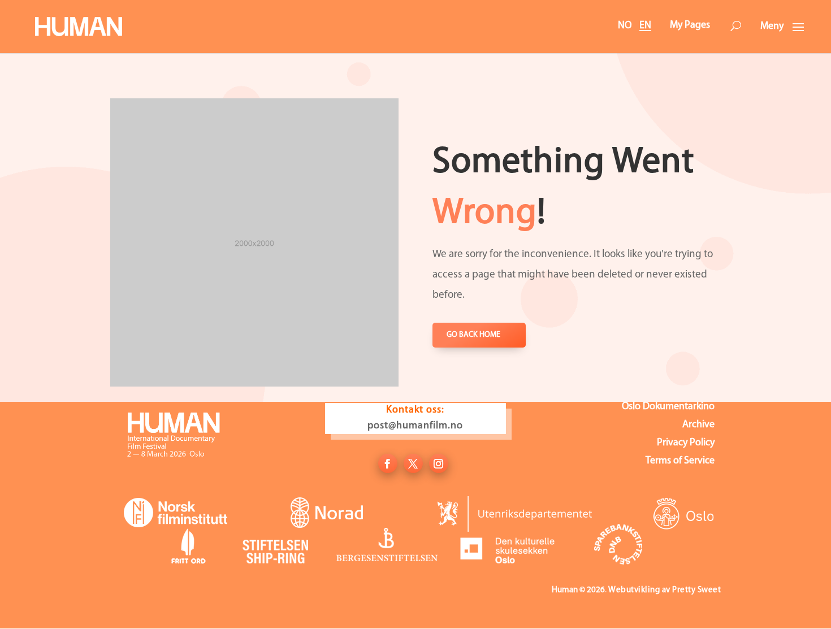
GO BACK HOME (473, 335)
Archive (698, 425)
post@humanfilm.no (415, 426)
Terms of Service (680, 461)
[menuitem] (735, 27)
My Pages (690, 25)
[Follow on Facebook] (387, 463)
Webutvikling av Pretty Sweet (664, 590)
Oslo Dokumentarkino (668, 407)
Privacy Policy (686, 443)
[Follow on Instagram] (438, 463)
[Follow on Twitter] (413, 463)
